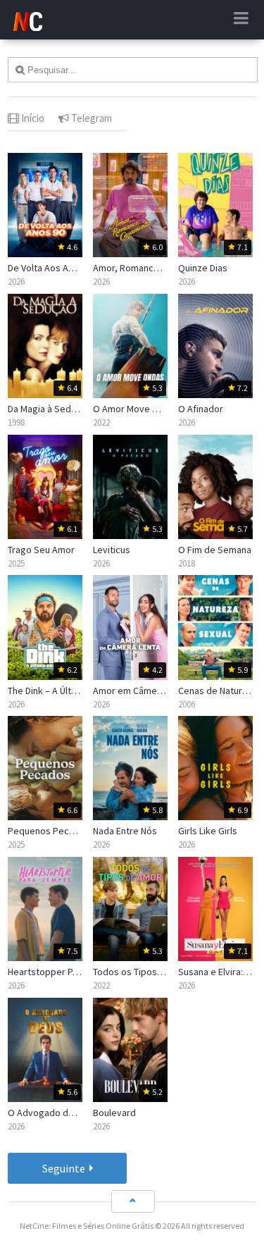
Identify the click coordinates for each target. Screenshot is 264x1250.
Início (31, 118)
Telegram (90, 118)
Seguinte (64, 1168)
